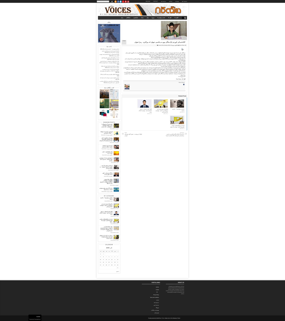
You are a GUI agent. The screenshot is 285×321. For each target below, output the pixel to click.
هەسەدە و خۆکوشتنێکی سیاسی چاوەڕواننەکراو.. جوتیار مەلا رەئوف (106, 220)
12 (111, 259)
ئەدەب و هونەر (162, 17)
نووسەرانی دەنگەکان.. (155, 310)
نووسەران (177, 1)
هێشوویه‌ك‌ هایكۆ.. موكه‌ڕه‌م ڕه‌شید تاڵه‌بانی (111, 74)
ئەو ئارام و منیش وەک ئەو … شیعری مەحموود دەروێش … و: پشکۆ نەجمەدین (106, 167)
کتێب (170, 17)
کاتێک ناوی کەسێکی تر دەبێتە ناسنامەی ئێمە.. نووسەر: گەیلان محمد (145, 111)
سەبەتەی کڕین (156, 305)
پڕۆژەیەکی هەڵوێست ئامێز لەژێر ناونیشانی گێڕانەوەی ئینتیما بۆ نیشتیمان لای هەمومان (106, 139)
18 (114, 262)
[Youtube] (128, 1)
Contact (155, 1)
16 (100, 259)
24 (117, 265)
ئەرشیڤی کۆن (184, 1)
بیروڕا (153, 17)
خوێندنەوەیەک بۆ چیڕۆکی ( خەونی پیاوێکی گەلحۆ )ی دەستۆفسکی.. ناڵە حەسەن (107, 125)
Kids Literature (165, 45)
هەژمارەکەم (157, 312)
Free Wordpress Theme (175, 318)
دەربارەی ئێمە (163, 1)
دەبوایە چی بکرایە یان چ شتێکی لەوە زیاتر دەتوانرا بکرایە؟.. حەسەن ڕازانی (106, 237)
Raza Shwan (182, 45)
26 (111, 265)
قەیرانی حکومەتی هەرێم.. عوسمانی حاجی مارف (110, 77)
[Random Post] (112, 1)
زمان (122, 17)
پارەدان (157, 300)
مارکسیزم (136, 17)
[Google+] (123, 1)
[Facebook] (118, 1)
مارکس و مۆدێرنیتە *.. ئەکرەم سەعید (112, 49)
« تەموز (117, 271)
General (160, 45)
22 (103, 262)
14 (106, 259)
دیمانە (142, 17)
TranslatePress (37, 319)
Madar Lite (167, 318)
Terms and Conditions (154, 297)
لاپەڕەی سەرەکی (183, 18)
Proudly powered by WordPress (154, 318)
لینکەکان (170, 1)
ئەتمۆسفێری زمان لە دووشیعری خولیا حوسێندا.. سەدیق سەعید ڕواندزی (106, 159)
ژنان (148, 17)
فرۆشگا (157, 307)
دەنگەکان (128, 17)
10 (117, 259)
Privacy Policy (156, 294)
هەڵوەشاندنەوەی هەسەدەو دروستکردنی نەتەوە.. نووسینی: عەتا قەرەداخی (161, 111)
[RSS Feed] (115, 1)
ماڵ (157, 292)
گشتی (177, 17)
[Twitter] (120, 1)
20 (109, 262)
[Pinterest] (125, 1)
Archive (148, 1)
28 (106, 265)
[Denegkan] (142, 15)
